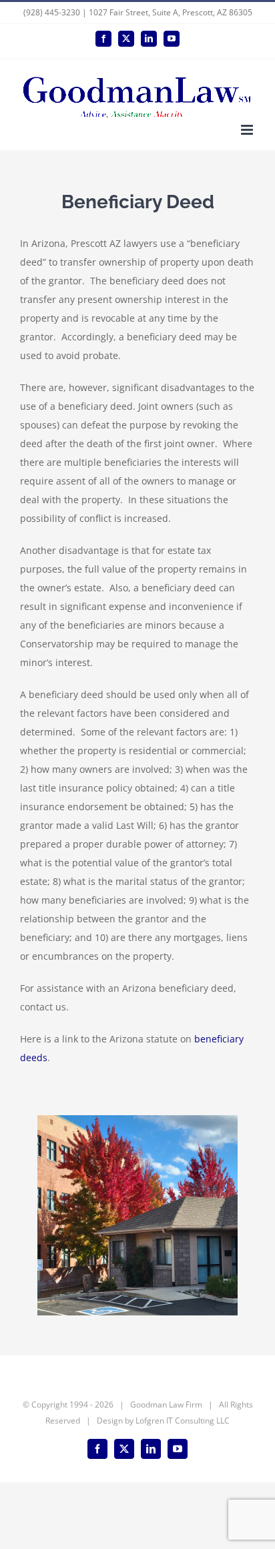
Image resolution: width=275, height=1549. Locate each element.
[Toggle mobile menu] (248, 130)
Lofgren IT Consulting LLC (182, 1420)
